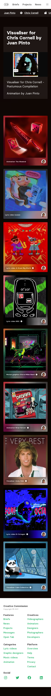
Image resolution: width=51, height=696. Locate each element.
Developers (33, 637)
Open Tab (8, 637)
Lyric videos (10, 648)
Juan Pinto (9, 12)
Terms (30, 657)
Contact (31, 666)
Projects (27, 4)
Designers (32, 628)
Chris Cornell (31, 12)
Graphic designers (13, 653)
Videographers (35, 619)
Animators (32, 623)
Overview (32, 648)
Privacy (31, 662)
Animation (8, 662)
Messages (9, 632)
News (38, 4)
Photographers (35, 632)
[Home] (6, 5)
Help (29, 653)
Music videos (10, 657)
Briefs (15, 4)
